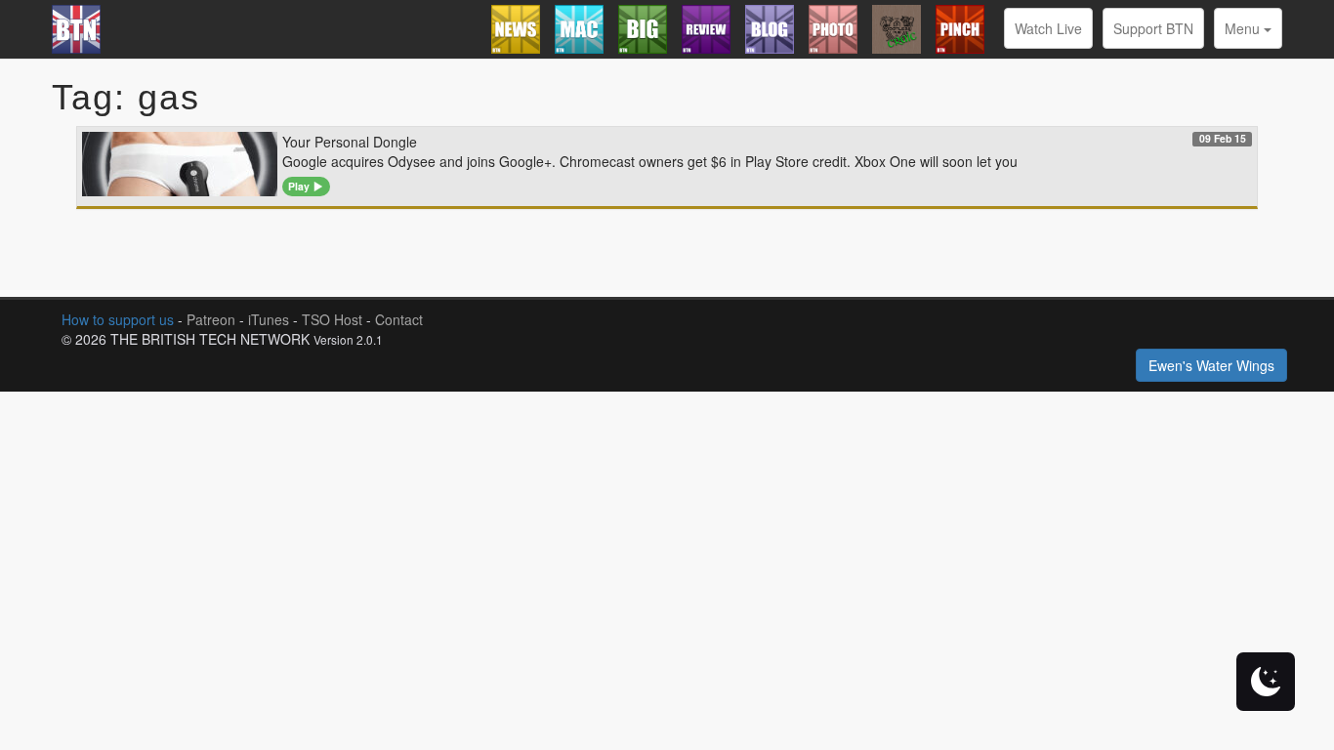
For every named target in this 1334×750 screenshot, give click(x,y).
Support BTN (1153, 28)
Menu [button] (1244, 28)
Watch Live (1048, 28)
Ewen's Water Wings (1211, 365)
